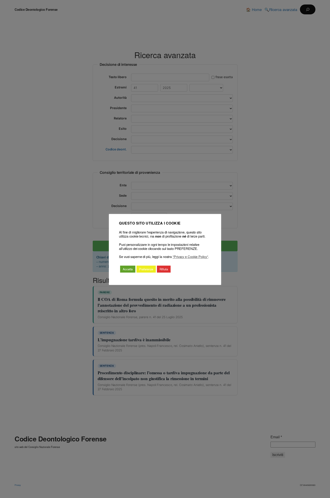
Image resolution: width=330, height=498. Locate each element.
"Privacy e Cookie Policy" (190, 257)
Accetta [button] (128, 269)
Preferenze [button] (146, 269)
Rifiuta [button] (164, 269)
